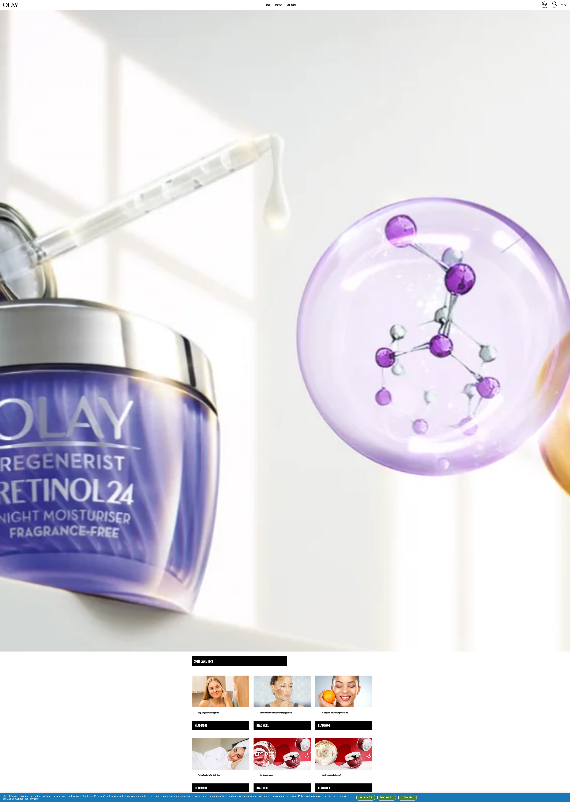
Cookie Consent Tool (18, 799)
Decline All (386, 797)
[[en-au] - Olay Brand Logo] (11, 5)
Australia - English (563, 5)
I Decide (408, 797)
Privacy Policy (297, 796)
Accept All (365, 797)
